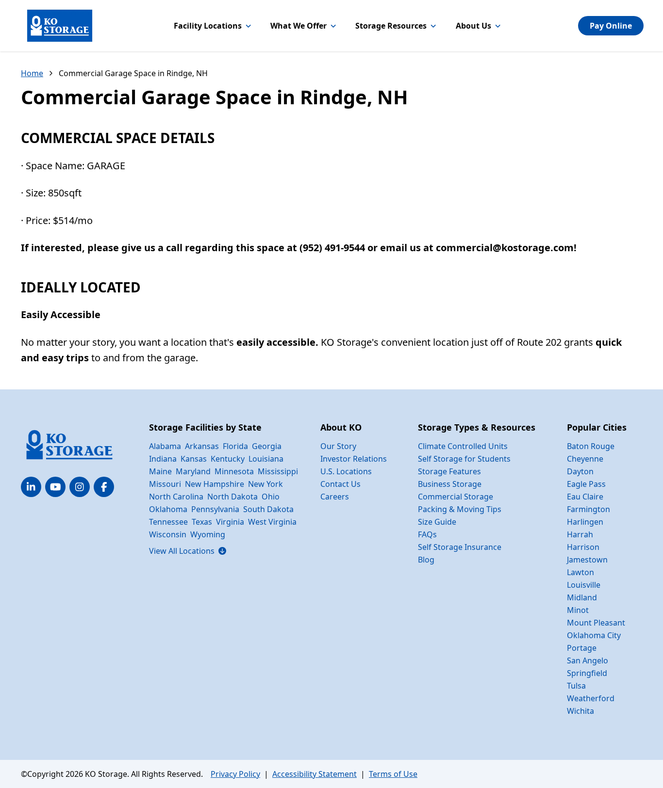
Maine (160, 471)
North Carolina (176, 496)
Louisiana (266, 458)
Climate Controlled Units (463, 446)
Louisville (583, 584)
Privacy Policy (235, 774)
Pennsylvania (215, 509)
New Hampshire (214, 484)
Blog (426, 559)
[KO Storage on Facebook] (104, 487)
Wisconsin (167, 534)
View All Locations (187, 551)
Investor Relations (353, 458)
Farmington (588, 509)
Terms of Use (393, 774)
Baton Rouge (590, 446)
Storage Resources (391, 25)
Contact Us (340, 484)
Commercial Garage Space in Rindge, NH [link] (133, 73)
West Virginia (272, 521)
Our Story (338, 446)
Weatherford (590, 698)
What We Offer (298, 25)
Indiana (163, 458)
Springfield (587, 673)
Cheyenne (585, 458)
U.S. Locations (346, 471)
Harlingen (585, 521)
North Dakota (232, 496)
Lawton (580, 572)
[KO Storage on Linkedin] (31, 487)
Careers (334, 496)
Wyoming (207, 534)
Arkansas (202, 446)
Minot (578, 610)
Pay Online (611, 25)
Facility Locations (208, 25)
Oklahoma (168, 509)
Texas (202, 521)
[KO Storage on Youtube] (55, 487)
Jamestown (587, 559)
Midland (582, 597)
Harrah (580, 534)
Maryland (193, 471)
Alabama (165, 446)
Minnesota (234, 471)
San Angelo (587, 660)
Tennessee (168, 521)
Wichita (580, 711)
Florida (235, 446)
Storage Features (449, 471)
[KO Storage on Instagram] (79, 487)
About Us (473, 25)
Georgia (267, 446)
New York (265, 484)
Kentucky (228, 458)
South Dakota (268, 509)
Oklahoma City (594, 635)
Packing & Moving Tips (459, 509)
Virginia (230, 521)
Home (32, 73)
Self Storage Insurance (459, 547)
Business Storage (449, 484)
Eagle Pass (586, 484)
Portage (582, 648)
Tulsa (576, 685)
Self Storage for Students (464, 458)
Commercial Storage (455, 496)
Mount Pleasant (596, 622)
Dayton (580, 471)
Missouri (165, 484)
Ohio (271, 496)
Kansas (194, 458)
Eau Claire (585, 496)
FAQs (427, 534)
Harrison (583, 547)
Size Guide (437, 521)
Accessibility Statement (314, 774)
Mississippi (278, 471)
